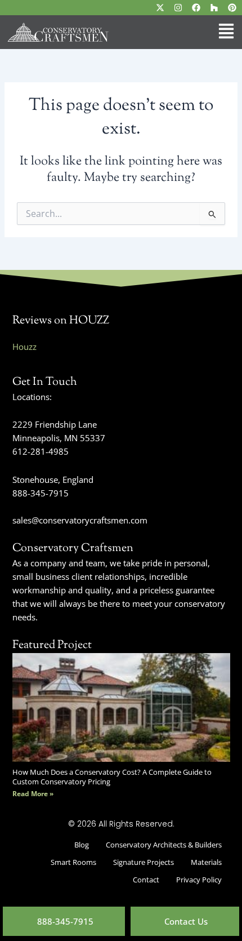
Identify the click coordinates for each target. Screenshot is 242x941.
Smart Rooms (73, 862)
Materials (206, 862)
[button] (177, 32)
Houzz (24, 346)
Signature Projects (143, 862)
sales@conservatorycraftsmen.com (79, 520)
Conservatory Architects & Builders (164, 845)
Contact (146, 880)
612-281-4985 (40, 451)
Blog (81, 845)
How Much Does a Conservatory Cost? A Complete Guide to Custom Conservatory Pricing (112, 776)
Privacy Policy (199, 880)
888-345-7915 (40, 493)
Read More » (32, 793)
